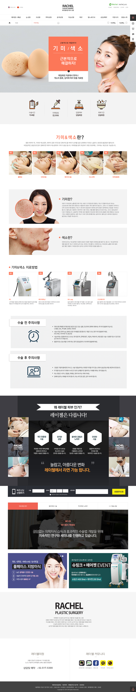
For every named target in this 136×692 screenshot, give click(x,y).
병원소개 (124, 17)
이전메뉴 (113, 23)
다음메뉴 (121, 23)
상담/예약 (104, 17)
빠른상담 (133, 34)
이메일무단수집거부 (73, 685)
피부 (80, 17)
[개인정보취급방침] (63, 494)
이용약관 (64, 685)
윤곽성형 (60, 17)
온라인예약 (133, 23)
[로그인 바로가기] (122, 7)
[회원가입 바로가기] (126, 7)
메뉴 (133, 17)
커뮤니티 (115, 17)
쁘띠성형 (49, 17)
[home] (68, 10)
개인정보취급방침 (56, 685)
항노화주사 (91, 17)
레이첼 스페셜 (16, 17)
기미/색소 (36, 23)
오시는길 (133, 39)
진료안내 (82, 685)
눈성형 (28, 17)
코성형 (38, 17)
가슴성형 (71, 17)
